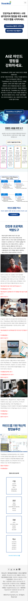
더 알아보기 (14, 214)
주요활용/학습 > (4, 411)
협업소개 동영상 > (5, 465)
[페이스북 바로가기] (9, 569)
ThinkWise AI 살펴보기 (14, 112)
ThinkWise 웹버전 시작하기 (14, 26)
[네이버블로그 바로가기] (19, 569)
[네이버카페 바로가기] (17, 569)
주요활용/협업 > (4, 335)
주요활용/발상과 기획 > (6, 289)
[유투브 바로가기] (11, 569)
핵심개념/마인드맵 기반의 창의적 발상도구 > (11, 286)
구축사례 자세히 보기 (13, 555)
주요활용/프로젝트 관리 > (7, 371)
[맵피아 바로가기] (14, 569)
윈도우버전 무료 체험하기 (14, 31)
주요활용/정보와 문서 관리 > (7, 374)
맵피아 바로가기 (4, 296)
